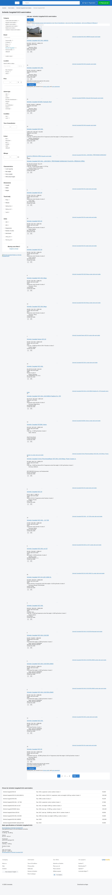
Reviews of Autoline (32, 871)
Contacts (4, 868)
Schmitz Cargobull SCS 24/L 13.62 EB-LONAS (40, 664)
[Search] (24, 3)
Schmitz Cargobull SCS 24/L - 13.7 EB (38, 520)
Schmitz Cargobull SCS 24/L (35, 68)
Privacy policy (31, 866)
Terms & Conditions (32, 863)
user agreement (56, 86)
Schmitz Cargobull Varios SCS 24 (36, 339)
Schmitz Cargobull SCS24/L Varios (37, 424)
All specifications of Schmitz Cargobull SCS (12, 827)
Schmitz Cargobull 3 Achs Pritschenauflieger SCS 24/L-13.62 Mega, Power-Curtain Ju (51, 459)
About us (4, 863)
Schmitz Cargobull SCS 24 (34, 192)
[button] (28, 51)
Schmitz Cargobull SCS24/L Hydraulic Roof (39, 102)
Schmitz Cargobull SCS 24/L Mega (37, 278)
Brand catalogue (32, 873)
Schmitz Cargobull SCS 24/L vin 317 (37, 548)
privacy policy (46, 86)
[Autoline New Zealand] (7, 2)
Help (3, 866)
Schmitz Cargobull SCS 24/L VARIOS (37, 40)
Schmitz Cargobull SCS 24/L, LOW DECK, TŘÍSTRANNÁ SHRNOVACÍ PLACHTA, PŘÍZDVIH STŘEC (56, 161)
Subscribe (31, 84)
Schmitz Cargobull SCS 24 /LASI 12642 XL (39, 577)
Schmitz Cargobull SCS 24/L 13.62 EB (38, 635)
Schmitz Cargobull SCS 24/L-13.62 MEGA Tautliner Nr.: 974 (44, 396)
